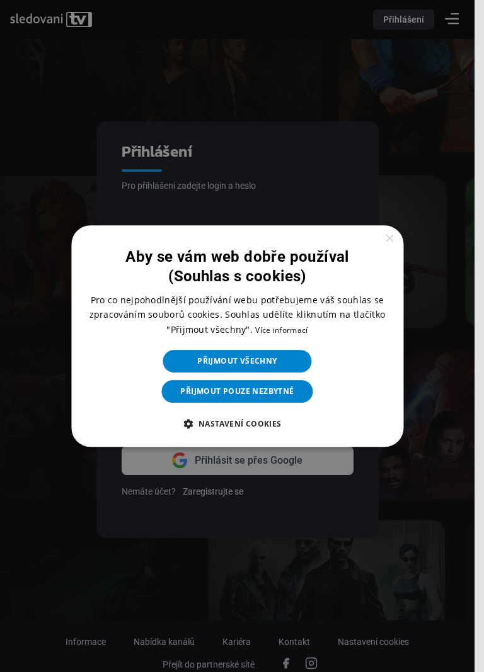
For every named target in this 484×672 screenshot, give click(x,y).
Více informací (281, 330)
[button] (237, 423)
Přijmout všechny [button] (237, 361)
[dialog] (237, 336)
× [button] (389, 239)
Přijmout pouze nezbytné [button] (237, 391)
